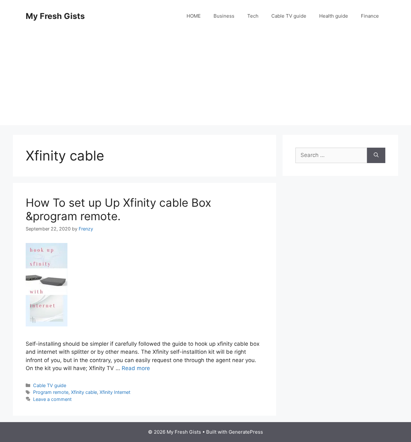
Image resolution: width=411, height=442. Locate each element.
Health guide (333, 16)
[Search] (376, 155)
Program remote (50, 392)
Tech (252, 16)
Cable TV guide (288, 16)
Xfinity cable (84, 392)
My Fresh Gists (55, 16)
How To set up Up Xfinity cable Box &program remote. (118, 209)
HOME (194, 16)
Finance (370, 16)
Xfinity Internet (115, 392)
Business (224, 16)
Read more (136, 368)
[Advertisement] (205, 80)
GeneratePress (246, 432)
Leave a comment (52, 399)
